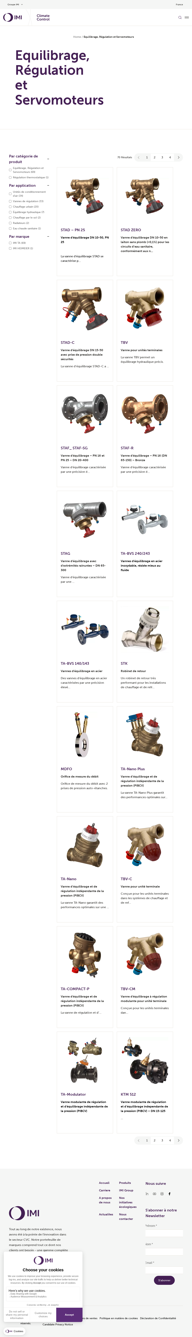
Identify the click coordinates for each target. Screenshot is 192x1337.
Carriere (104, 1190)
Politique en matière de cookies (119, 1318)
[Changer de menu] (186, 17)
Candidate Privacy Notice (58, 1324)
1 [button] (147, 157)
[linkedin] (147, 1193)
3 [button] (162, 157)
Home (77, 36)
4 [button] (170, 157)
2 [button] (154, 157)
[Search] (180, 17)
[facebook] (169, 1193)
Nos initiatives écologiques (127, 1202)
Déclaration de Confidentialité (158, 1318)
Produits (125, 1183)
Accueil (104, 1183)
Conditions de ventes (84, 1318)
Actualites (106, 1214)
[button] (138, 157)
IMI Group (126, 1190)
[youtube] (154, 1193)
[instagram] (162, 1193)
